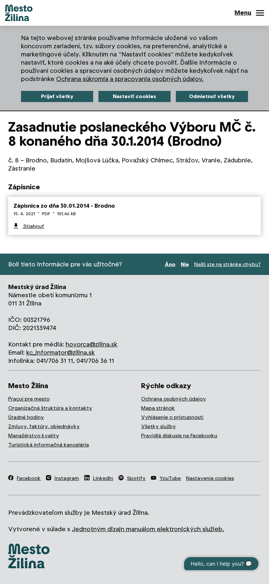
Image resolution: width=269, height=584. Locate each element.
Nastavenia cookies (210, 478)
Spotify (136, 478)
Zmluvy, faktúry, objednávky (44, 426)
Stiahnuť (33, 226)
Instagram (66, 478)
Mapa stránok (158, 408)
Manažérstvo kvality (33, 435)
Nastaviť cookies (134, 96)
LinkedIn (103, 478)
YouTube (170, 478)
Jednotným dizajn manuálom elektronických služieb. (148, 529)
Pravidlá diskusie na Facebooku (179, 435)
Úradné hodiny (26, 417)
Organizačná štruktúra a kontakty (50, 408)
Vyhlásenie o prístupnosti (172, 417)
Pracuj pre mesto (29, 399)
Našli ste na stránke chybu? (227, 264)
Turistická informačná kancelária (48, 445)
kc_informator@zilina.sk (60, 352)
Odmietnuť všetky (212, 96)
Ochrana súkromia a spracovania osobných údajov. (129, 79)
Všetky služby (158, 426)
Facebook (29, 478)
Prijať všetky (57, 96)
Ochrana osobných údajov (173, 399)
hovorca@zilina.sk (91, 344)
